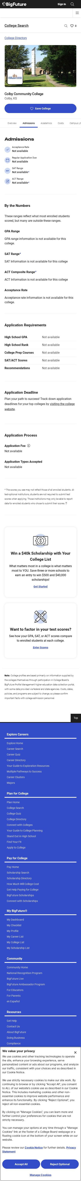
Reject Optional (60, 1164)
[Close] (75, 1052)
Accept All (21, 1164)
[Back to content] (66, 503)
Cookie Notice (34, 1147)
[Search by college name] (66, 26)
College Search (17, 25)
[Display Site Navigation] (77, 12)
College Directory (16, 38)
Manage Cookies (40, 1174)
